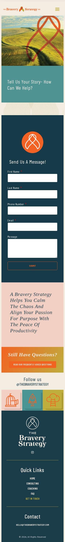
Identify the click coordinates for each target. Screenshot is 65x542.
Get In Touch (33, 498)
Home (32, 478)
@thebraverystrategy (32, 384)
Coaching (33, 488)
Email (11, 220)
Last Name (14, 187)
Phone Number (16, 204)
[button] (57, 9)
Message (12, 236)
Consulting (32, 483)
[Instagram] (32, 452)
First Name (14, 171)
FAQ (32, 493)
